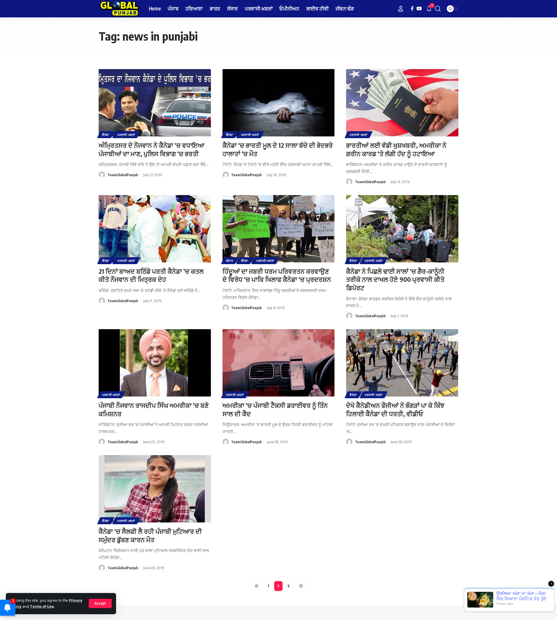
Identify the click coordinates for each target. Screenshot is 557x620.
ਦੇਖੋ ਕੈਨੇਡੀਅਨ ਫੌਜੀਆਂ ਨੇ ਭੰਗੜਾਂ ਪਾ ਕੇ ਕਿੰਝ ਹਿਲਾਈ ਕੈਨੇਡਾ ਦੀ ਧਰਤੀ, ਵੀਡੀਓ (395, 409)
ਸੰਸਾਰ (229, 260)
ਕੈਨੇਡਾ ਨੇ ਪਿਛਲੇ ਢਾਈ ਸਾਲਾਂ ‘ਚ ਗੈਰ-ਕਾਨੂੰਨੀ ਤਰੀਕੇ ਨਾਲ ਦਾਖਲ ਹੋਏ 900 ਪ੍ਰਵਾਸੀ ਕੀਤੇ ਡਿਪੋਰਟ (395, 279)
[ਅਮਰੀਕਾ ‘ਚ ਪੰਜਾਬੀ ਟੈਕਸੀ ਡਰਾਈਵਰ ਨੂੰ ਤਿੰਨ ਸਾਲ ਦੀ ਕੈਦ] (279, 362)
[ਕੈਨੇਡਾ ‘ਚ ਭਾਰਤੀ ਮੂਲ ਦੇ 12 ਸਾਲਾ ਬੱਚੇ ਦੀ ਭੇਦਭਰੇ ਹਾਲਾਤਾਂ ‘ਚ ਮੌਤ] (279, 102)
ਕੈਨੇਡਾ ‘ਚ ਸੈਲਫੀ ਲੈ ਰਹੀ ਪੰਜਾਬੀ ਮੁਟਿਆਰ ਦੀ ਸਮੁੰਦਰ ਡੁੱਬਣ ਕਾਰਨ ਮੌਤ (150, 535)
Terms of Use (42, 606)
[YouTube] (419, 8)
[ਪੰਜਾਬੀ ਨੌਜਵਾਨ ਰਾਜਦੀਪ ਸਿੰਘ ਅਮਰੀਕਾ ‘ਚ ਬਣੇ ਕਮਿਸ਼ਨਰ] (155, 362)
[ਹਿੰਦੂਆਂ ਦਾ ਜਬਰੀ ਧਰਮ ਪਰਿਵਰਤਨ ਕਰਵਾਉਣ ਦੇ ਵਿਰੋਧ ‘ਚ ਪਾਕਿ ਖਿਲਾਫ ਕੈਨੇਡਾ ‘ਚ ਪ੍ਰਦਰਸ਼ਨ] (279, 228)
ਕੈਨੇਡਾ (105, 134)
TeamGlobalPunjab (122, 174)
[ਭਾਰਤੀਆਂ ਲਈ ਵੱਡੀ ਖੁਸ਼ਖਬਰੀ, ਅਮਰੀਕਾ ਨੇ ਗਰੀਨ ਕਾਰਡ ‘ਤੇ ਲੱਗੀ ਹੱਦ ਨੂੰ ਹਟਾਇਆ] (402, 102)
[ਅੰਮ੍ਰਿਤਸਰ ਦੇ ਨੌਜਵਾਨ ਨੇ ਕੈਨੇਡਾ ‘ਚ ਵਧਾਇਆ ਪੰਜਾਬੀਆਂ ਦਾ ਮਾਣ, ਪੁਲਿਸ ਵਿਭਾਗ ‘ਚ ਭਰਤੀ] (155, 102)
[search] (438, 9)
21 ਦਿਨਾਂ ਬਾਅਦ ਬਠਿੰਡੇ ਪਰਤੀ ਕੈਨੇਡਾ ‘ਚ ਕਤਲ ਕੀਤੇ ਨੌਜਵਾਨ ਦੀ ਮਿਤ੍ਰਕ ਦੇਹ (151, 275)
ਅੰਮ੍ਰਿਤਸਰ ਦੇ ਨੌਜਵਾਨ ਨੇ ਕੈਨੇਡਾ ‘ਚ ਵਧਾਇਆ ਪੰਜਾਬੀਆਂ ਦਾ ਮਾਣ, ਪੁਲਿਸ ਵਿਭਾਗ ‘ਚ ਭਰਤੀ (152, 149)
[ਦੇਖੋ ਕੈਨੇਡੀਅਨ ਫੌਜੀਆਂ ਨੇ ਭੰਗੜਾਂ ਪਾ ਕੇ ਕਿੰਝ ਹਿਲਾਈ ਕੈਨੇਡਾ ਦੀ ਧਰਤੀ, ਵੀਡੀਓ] (402, 362)
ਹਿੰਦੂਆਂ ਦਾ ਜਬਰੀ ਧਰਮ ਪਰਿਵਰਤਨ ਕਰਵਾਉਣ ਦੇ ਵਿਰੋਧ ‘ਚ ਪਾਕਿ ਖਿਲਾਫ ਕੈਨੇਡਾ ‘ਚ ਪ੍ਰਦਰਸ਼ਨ (277, 275)
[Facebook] (412, 8)
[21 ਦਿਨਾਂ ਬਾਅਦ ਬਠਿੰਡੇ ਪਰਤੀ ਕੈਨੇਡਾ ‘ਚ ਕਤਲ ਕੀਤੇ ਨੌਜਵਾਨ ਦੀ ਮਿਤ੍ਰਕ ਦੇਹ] (155, 228)
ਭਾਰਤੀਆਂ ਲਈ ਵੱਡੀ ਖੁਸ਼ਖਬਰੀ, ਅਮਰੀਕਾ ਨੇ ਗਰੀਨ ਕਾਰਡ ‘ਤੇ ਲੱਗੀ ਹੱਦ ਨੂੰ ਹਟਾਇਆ (396, 149)
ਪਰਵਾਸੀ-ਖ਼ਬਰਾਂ (126, 134)
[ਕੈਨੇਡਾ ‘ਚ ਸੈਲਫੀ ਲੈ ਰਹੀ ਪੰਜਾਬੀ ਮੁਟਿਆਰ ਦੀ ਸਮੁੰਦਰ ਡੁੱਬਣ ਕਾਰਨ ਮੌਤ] (155, 488)
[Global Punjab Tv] (119, 8)
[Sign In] (401, 9)
